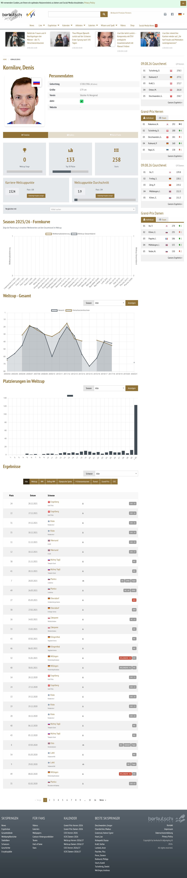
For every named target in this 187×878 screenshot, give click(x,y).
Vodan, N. (152, 251)
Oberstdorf (55, 598)
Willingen (54, 656)
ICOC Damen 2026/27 (72, 851)
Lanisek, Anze (100, 847)
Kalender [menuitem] (66, 25)
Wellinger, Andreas (102, 870)
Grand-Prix (105, 481)
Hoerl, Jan (99, 836)
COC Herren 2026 (71, 832)
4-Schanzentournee (82, 481)
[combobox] (93, 209)
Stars (34, 847)
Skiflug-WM (51, 481)
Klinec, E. (153, 197)
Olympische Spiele (65, 481)
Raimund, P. (153, 76)
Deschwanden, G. (155, 96)
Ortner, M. (152, 89)
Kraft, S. (152, 83)
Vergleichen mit (10, 208)
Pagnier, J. (152, 238)
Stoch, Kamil (100, 862)
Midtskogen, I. (154, 191)
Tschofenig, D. (154, 70)
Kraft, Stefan (100, 844)
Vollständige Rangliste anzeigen (36, 196)
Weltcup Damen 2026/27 (74, 844)
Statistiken (5, 840)
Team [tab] (164, 117)
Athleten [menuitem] (79, 25)
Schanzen (5, 844)
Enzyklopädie (6, 851)
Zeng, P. (152, 184)
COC (114, 481)
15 (90, 800)
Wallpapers (37, 832)
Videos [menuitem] (123, 25)
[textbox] (93, 209)
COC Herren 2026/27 (72, 847)
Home (5, 59)
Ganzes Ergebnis (174, 102)
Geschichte (5, 847)
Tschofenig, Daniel (102, 866)
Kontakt (170, 825)
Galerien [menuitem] (91, 25)
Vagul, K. (151, 149)
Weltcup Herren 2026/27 (74, 840)
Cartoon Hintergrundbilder (43, 836)
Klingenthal (55, 636)
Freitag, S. (153, 178)
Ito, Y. (151, 172)
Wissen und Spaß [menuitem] (108, 25)
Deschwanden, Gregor (103, 825)
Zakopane (54, 617)
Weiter (101, 800)
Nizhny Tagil (55, 559)
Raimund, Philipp (101, 859)
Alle (26, 481)
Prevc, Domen (100, 855)
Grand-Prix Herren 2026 (73, 825)
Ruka (52, 521)
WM (42, 481)
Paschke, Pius (100, 851)
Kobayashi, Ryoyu (102, 840)
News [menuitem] (32, 25)
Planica (53, 578)
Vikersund (54, 540)
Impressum (168, 829)
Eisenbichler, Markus (103, 829)
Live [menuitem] (40, 25)
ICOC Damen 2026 (71, 836)
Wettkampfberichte (9, 836)
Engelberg (55, 501)
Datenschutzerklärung (164, 832)
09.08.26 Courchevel (162, 63)
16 (95, 800)
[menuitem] (165, 14)
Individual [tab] (149, 117)
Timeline (26, 134)
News (3, 825)
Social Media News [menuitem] (148, 25)
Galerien (36, 829)
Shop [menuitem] (132, 25)
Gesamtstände (7, 832)
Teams (35, 840)
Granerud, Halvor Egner (104, 832)
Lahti (52, 752)
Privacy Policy (89, 2)
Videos (35, 825)
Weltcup (34, 481)
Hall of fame (37, 844)
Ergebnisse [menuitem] (52, 25)
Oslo (52, 743)
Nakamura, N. (153, 124)
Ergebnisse (5, 829)
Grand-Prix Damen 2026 (73, 829)
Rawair (95, 481)
